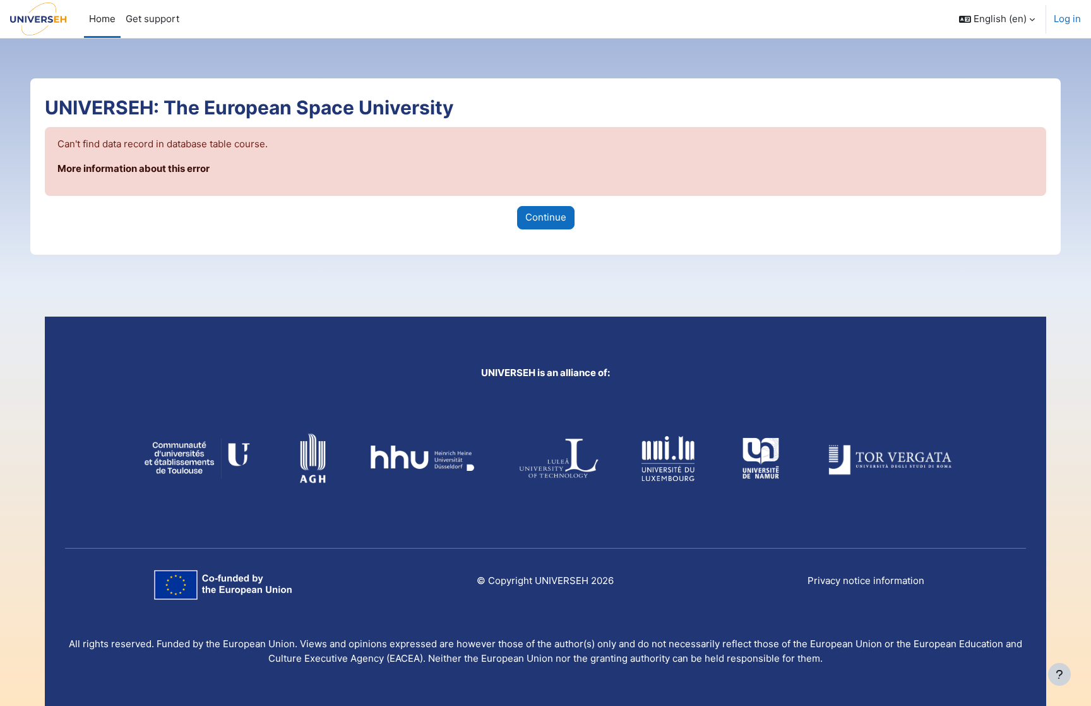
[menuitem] (152, 19)
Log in (1067, 19)
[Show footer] (1059, 674)
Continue (545, 217)
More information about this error (133, 168)
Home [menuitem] (102, 19)
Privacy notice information (866, 581)
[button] (997, 19)
